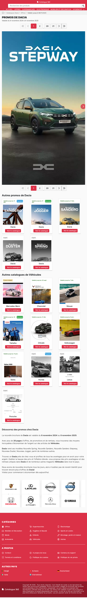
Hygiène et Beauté (40, 531)
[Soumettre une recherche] (83, 6)
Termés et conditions (13, 557)
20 (47, 26)
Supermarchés (28, 9)
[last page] (64, 26)
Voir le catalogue (13, 231)
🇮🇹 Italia (5, 575)
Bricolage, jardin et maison (71, 535)
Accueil (9, 9)
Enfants (36, 535)
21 (53, 26)
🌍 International (36, 575)
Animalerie (9, 539)
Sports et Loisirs (67, 531)
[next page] (59, 26)
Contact (8, 553)
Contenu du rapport (68, 553)
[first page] (22, 26)
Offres (17, 9)
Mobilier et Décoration (61, 9)
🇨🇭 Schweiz (34, 571)
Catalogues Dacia (12, 13)
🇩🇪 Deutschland (63, 571)
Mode (7, 535)
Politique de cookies (40, 557)
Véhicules (36, 539)
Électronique (43, 9)
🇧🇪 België (5, 571)
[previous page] (28, 26)
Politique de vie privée (69, 557)
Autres (63, 539)
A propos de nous (39, 553)
